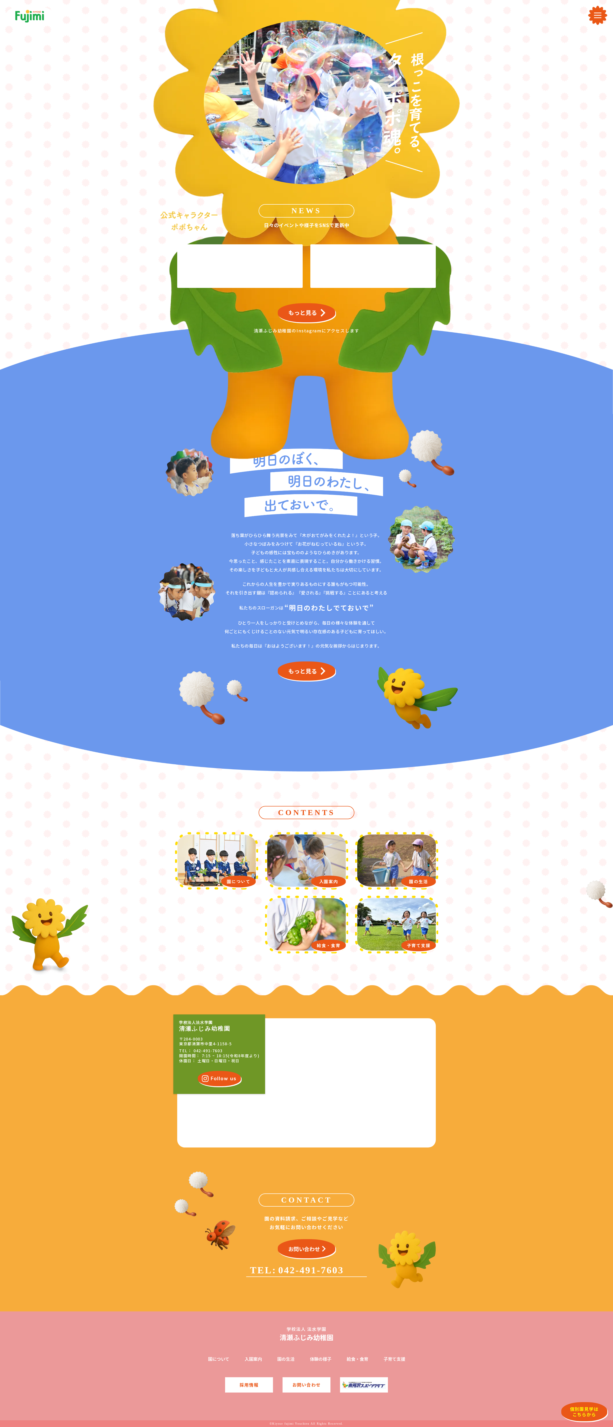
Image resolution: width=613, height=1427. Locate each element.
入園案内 (253, 1359)
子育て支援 (394, 1359)
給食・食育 (357, 1359)
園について (218, 1359)
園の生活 (286, 1359)
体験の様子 (320, 1359)
